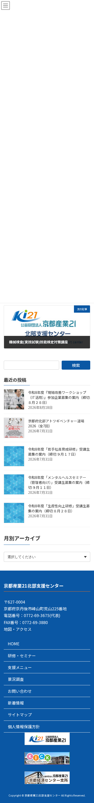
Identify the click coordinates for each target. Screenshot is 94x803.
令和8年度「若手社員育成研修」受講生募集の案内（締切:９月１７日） (59, 452)
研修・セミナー (22, 656)
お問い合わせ (20, 691)
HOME (13, 644)
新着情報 (16, 703)
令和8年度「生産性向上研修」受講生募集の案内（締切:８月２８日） (59, 508)
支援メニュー (20, 667)
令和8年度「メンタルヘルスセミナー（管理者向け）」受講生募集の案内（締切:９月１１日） (58, 482)
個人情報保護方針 (24, 727)
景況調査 (16, 679)
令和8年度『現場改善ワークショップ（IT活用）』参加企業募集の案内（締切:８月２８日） (59, 397)
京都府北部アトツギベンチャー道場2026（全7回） (56, 423)
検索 (76, 365)
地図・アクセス (18, 629)
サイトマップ (20, 715)
